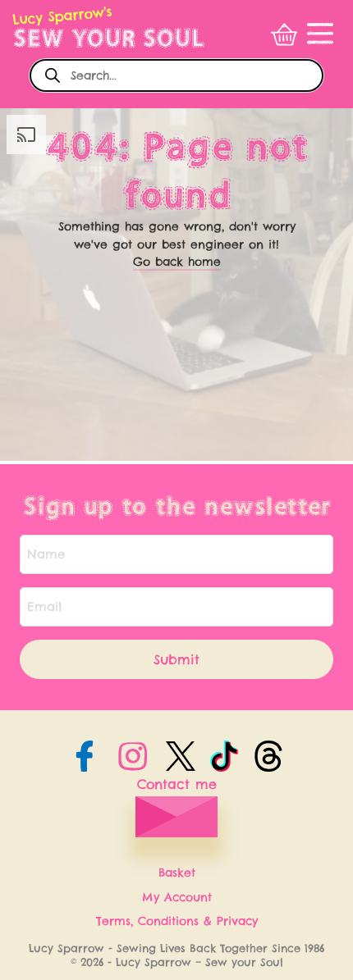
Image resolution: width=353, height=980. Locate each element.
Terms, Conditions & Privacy (177, 921)
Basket (176, 872)
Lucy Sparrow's (62, 15)
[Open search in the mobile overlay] (176, 75)
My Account (177, 897)
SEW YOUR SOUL (108, 37)
